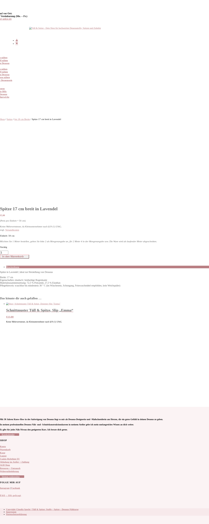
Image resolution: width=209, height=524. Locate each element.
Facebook (15, 488)
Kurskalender (8, 434)
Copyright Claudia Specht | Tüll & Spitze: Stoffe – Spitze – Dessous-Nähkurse (42, 509)
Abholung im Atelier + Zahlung (14, 462)
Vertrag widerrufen (11, 476)
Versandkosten (12, 230)
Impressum (11, 512)
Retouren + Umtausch (10, 468)
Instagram (4, 488)
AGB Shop (5, 465)
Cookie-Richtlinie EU (10, 459)
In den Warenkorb (13, 256)
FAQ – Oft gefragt (10, 495)
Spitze (10, 119)
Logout (3, 456)
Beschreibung (12, 267)
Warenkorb (5, 449)
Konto (3, 446)
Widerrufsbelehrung (9, 471)
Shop (2, 119)
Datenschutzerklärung (16, 514)
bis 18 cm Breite (22, 119)
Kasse (2, 453)
